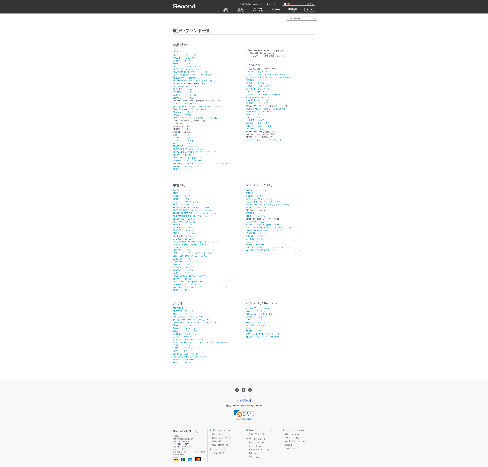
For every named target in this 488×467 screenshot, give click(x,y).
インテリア (292, 9)
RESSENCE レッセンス (185, 146)
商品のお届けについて (221, 441)
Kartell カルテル (255, 311)
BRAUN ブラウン (256, 317)
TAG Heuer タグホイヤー (185, 284)
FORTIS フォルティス (184, 103)
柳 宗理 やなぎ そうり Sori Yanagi (262, 337)
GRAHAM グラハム (183, 112)
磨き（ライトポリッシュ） (259, 450)
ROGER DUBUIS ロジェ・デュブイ (189, 149)
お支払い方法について (221, 438)
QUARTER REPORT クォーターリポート (265, 334)
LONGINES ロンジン (183, 259)
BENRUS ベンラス (256, 207)
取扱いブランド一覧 (257, 434)
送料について (217, 434)
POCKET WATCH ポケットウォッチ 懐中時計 (268, 204)
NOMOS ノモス (182, 264)
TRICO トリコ (255, 320)
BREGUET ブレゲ (182, 224)
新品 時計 (225, 9)
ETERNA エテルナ (183, 239)
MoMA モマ (254, 331)
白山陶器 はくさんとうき (258, 325)
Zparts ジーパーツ (184, 328)
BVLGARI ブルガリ (183, 92)
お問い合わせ (290, 448)
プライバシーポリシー (294, 438)
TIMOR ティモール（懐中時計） (263, 94)
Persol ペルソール (184, 359)
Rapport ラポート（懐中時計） (262, 126)
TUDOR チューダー (184, 58)
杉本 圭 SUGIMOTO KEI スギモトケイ (192, 320)
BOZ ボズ (180, 351)
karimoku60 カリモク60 (257, 308)
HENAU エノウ (181, 345)
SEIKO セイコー (183, 155)
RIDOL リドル (182, 325)
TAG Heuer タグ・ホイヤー (187, 160)
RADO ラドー (182, 273)
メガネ (276, 9)
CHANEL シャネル (183, 98)
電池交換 (252, 453)
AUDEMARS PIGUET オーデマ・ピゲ (190, 216)
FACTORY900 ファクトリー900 (188, 317)
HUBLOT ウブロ (182, 115)
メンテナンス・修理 (257, 442)
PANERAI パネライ (183, 140)
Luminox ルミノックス (258, 123)
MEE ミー (181, 314)
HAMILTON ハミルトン (257, 100)
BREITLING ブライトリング (186, 69)
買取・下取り (254, 457)
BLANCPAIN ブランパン (184, 222)
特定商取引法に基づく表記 (296, 441)
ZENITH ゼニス (182, 169)
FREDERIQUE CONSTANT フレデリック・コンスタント (198, 106)
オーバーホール (255, 446)
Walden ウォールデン (185, 331)
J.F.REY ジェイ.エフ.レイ (186, 348)
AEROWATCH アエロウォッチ (187, 78)
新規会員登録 (246, 4)
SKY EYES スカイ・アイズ (185, 354)
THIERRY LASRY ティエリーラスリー (190, 357)
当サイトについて (292, 434)
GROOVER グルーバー (184, 311)
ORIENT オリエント (257, 71)
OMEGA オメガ (181, 61)
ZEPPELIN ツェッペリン (258, 89)
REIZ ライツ (181, 362)
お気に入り (260, 4)
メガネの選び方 (218, 453)
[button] (244, 415)
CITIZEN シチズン (256, 80)
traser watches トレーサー (259, 97)
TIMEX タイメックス (258, 86)
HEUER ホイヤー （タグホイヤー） (263, 224)
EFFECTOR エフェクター (185, 308)
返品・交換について (220, 445)
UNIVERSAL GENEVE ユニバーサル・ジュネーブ (268, 247)
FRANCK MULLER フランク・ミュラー (191, 72)
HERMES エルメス (183, 247)
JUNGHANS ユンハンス (184, 123)
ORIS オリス (181, 135)
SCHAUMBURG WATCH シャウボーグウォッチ (194, 152)
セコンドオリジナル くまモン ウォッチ (264, 140)
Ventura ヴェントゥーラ (185, 166)
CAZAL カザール (182, 337)
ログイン (272, 4)
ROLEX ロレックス (184, 55)
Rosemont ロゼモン (255, 128)
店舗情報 (288, 445)
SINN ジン (181, 63)
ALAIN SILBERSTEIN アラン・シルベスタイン (194, 80)
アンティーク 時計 (258, 9)
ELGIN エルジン (256, 216)
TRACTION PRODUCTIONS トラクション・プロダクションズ (201, 342)
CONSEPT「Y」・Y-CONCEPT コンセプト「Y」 (195, 322)
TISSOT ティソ (255, 91)
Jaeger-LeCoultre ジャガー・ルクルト (191, 256)
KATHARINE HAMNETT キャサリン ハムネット (268, 77)
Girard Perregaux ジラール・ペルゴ (189, 244)
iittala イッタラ (255, 328)
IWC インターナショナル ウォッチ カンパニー (196, 118)
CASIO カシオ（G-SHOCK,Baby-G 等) (265, 74)
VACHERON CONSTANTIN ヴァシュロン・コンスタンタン (200, 287)
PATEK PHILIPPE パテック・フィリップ (192, 75)
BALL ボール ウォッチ (187, 66)
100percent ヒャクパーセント (260, 314)
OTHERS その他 (182, 138)
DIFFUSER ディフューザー (186, 334)
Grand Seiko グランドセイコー (187, 158)
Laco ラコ (253, 114)
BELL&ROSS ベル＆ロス (184, 86)
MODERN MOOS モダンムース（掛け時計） (266, 109)
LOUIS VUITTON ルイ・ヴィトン (188, 261)
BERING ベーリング (257, 103)
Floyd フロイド (255, 322)
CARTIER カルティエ (184, 95)
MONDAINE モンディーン (258, 111)
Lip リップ (254, 117)
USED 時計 (240, 9)
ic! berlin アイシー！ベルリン (188, 339)
